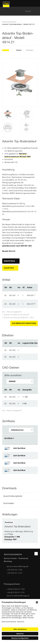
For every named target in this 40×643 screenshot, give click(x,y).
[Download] (35, 397)
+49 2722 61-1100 (14, 570)
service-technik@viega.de (17, 566)
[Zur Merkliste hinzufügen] (36, 37)
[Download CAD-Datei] (35, 389)
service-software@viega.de (18, 596)
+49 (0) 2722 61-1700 (16, 589)
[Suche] (36, 11)
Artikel (19, 50)
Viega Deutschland (9, 22)
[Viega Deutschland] (6, 3)
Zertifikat (8, 438)
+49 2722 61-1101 (14, 573)
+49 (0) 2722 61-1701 (16, 592)
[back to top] (36, 553)
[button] (20, 496)
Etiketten (29, 50)
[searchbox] (18, 11)
